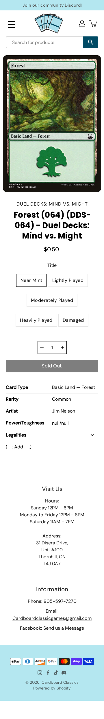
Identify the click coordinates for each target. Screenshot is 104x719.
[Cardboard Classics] (48, 23)
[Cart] (93, 23)
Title (52, 265)
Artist (12, 411)
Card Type (17, 387)
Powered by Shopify (52, 688)
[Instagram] (39, 672)
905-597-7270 (60, 601)
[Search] (90, 42)
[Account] (82, 23)
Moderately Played (52, 300)
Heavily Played (36, 320)
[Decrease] (42, 347)
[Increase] (62, 347)
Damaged (73, 320)
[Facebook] (48, 672)
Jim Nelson (63, 411)
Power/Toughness (25, 423)
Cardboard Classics (60, 682)
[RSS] (64, 672)
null (56, 423)
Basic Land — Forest (73, 387)
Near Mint (31, 280)
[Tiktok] (56, 672)
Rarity (12, 399)
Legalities (16, 435)
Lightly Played (67, 280)
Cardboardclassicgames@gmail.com (52, 618)
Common (61, 399)
